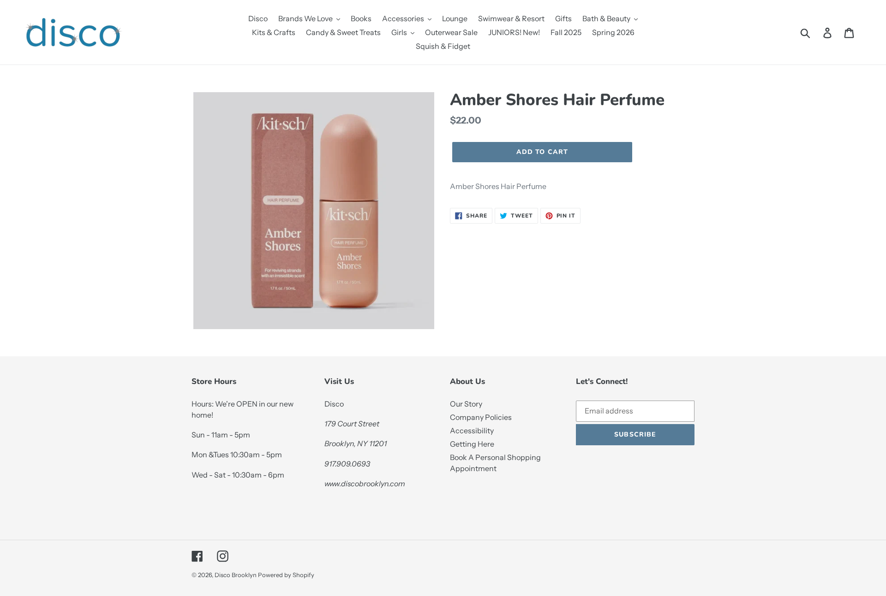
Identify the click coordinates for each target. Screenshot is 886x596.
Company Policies (481, 417)
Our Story (466, 403)
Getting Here (472, 443)
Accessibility (472, 430)
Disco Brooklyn (236, 574)
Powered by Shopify (286, 574)
